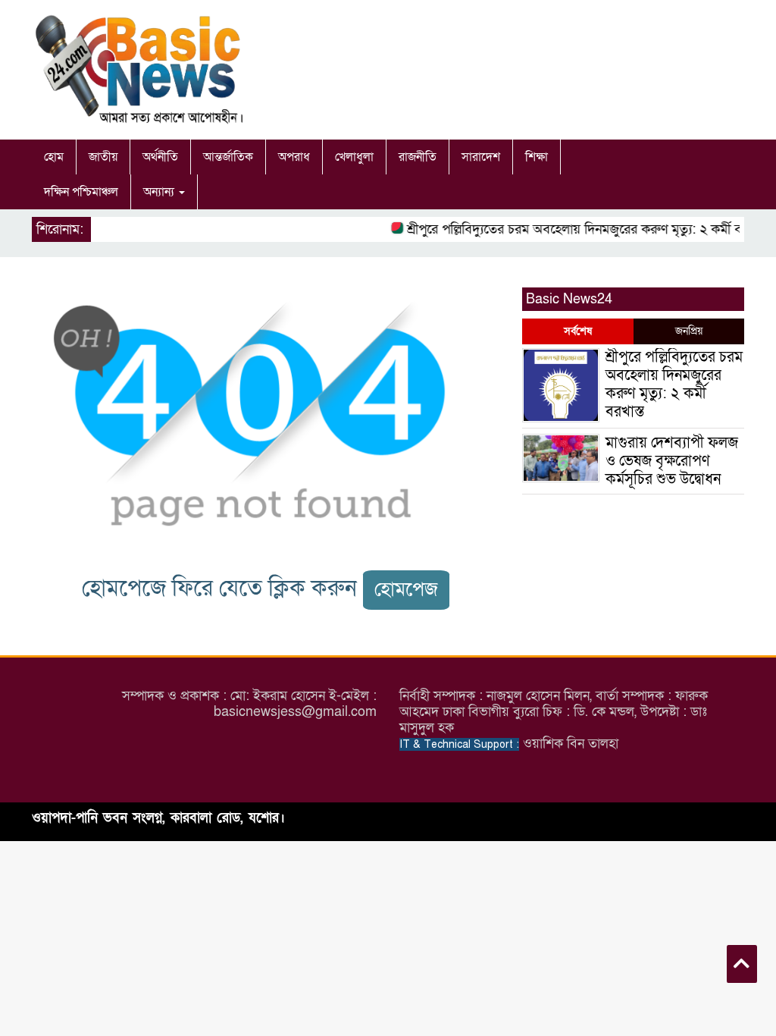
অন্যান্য (160, 192)
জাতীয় (103, 157)
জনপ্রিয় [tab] (688, 331)
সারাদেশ (481, 157)
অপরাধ (294, 157)
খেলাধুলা (354, 157)
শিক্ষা (536, 157)
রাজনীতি (417, 157)
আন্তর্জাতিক (228, 157)
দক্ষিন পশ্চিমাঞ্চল (81, 192)
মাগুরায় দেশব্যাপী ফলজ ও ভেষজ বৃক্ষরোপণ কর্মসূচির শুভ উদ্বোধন (671, 461)
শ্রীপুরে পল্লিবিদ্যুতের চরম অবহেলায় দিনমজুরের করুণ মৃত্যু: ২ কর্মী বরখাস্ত (580, 229)
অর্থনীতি (160, 157)
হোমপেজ (406, 589)
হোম (54, 157)
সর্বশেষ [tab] (578, 331)
